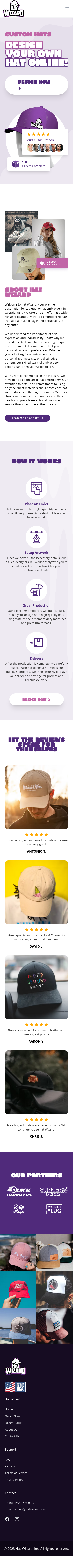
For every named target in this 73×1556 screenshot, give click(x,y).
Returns (10, 1466)
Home (9, 1409)
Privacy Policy (14, 1480)
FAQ (7, 1459)
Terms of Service (16, 1473)
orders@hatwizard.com (30, 1509)
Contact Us (12, 1436)
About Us (11, 1430)
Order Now (12, 1416)
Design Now (34, 81)
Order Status (13, 1423)
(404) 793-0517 (25, 1503)
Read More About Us (27, 418)
